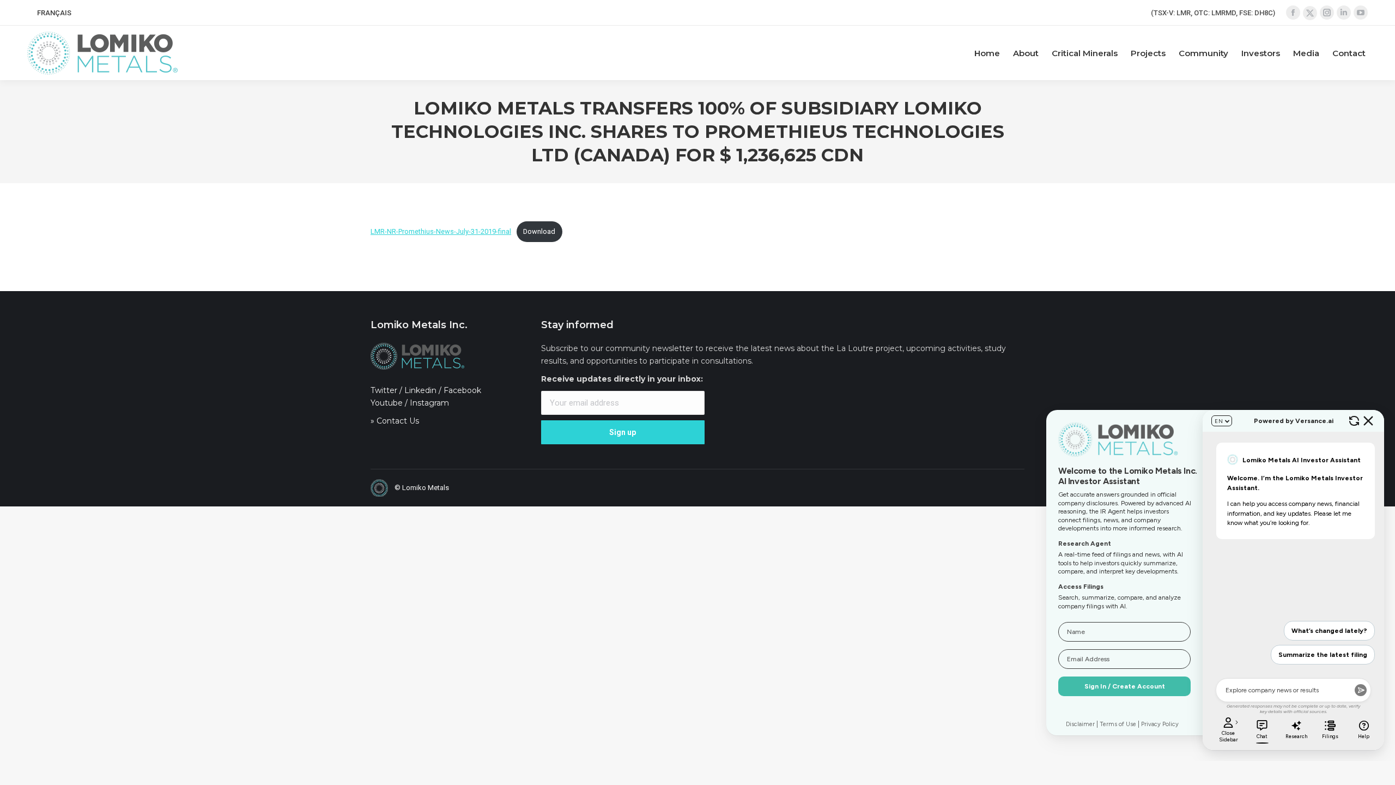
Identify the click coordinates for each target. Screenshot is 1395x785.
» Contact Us (395, 421)
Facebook (462, 390)
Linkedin (420, 390)
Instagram (429, 403)
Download (539, 231)
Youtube (387, 403)
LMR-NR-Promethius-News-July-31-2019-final (441, 231)
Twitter (384, 390)
